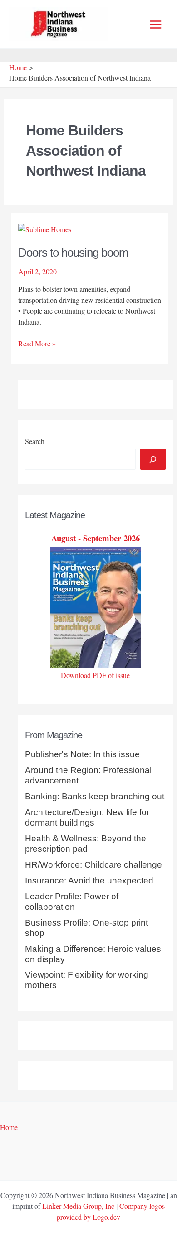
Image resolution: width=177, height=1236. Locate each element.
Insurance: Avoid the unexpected (89, 880)
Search (34, 441)
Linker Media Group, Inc (78, 1206)
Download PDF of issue (95, 675)
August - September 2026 (95, 538)
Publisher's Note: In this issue (82, 754)
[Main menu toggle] (155, 24)
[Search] (153, 459)
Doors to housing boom (73, 252)
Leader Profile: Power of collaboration (71, 901)
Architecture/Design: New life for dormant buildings (87, 817)
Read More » (37, 343)
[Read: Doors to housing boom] (44, 228)
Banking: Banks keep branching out (94, 796)
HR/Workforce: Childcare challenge (93, 864)
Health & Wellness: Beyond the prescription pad (85, 844)
